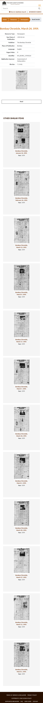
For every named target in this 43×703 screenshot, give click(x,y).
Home (5, 20)
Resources (13, 20)
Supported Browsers (12, 701)
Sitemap (35, 701)
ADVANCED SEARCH (35, 12)
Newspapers (24, 20)
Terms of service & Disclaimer (16, 695)
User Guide (27, 701)
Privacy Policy (32, 695)
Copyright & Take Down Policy (21, 698)
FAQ (22, 701)
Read (21, 101)
